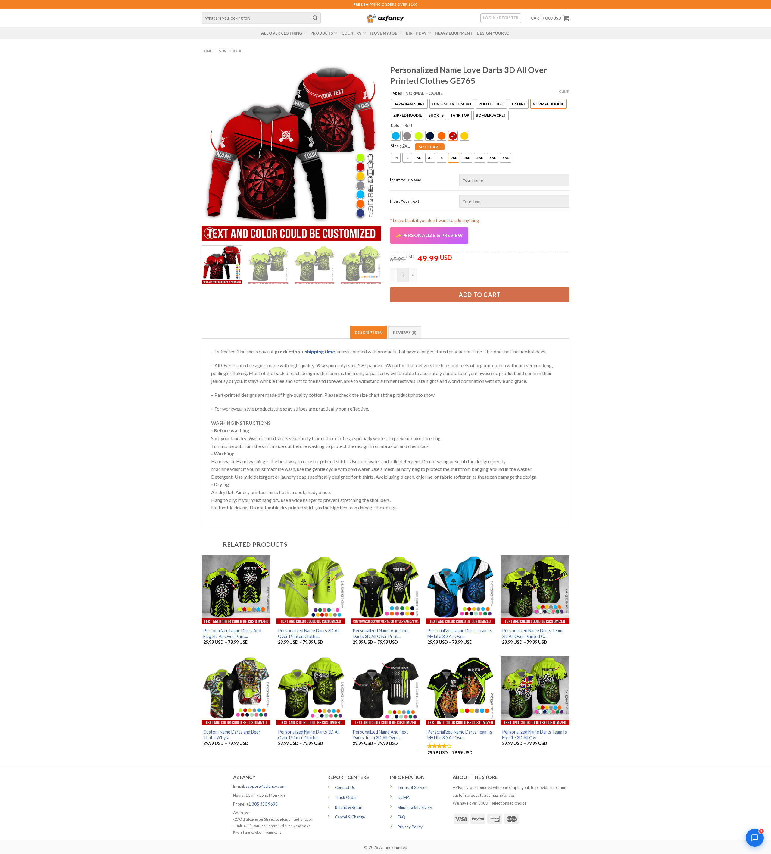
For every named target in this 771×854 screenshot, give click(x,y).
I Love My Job (384, 33)
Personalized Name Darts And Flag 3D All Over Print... (232, 633)
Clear (564, 91)
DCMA (404, 797)
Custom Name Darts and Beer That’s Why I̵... (232, 734)
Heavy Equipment (454, 33)
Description (368, 332)
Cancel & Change (350, 817)
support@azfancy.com (266, 786)
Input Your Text (404, 201)
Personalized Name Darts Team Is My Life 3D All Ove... (459, 633)
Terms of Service (412, 787)
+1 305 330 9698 (262, 804)
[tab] (368, 332)
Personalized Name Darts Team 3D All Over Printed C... (532, 633)
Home (207, 51)
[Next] (369, 151)
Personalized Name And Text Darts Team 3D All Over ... (380, 734)
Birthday (416, 33)
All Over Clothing (281, 33)
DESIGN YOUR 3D (493, 33)
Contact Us (345, 787)
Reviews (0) (404, 332)
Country (352, 33)
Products (322, 33)
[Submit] (315, 18)
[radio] (409, 103)
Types (396, 93)
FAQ (401, 817)
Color (396, 125)
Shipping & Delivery (415, 807)
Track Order (346, 797)
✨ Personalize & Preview (429, 235)
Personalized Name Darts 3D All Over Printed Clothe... (308, 633)
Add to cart (480, 294)
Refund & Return (349, 807)
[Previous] (213, 151)
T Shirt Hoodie (229, 51)
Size (395, 145)
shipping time (320, 351)
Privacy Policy (410, 826)
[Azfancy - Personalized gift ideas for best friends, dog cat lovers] (385, 18)
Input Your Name (405, 179)
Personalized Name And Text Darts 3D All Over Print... (380, 633)
